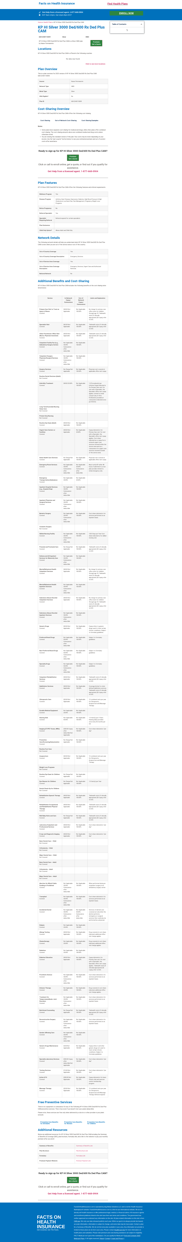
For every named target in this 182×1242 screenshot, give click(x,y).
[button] (141, 24)
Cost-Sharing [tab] (45, 120)
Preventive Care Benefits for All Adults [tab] (49, 1122)
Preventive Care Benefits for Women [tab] (73, 1122)
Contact (107, 1238)
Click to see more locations (95, 64)
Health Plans (48, 22)
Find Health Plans (117, 3)
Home (40, 22)
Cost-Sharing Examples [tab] (90, 120)
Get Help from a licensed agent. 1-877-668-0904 (62, 12)
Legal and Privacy (117, 1238)
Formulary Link (80, 1156)
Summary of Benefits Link (84, 1146)
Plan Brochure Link (82, 1151)
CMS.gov (77, 1221)
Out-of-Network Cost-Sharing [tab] (66, 120)
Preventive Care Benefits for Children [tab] (96, 1122)
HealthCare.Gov (119, 1230)
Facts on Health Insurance (57, 3)
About (102, 1238)
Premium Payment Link (83, 1161)
